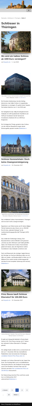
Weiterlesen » (23, 128)
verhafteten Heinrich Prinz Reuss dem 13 (12, 356)
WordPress (17, 404)
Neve (2, 404)
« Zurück (5, 390)
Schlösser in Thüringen (14, 18)
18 (8, 394)
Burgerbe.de (7, 62)
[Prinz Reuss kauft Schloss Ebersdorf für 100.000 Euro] (16, 280)
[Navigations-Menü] (29, 10)
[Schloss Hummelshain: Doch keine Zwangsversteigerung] (16, 145)
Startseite (3, 18)
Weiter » (16, 394)
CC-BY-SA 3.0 (22, 97)
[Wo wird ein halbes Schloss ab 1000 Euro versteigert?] (16, 42)
